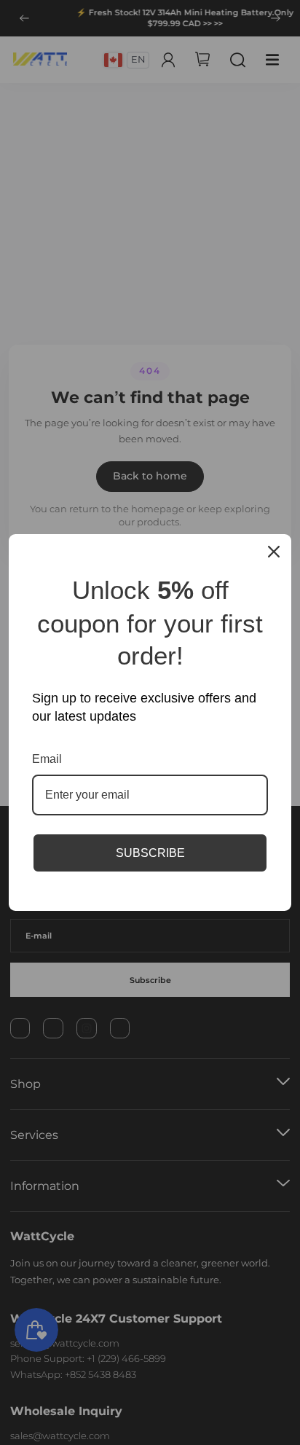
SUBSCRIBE (150, 853)
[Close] (273, 551)
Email (47, 759)
